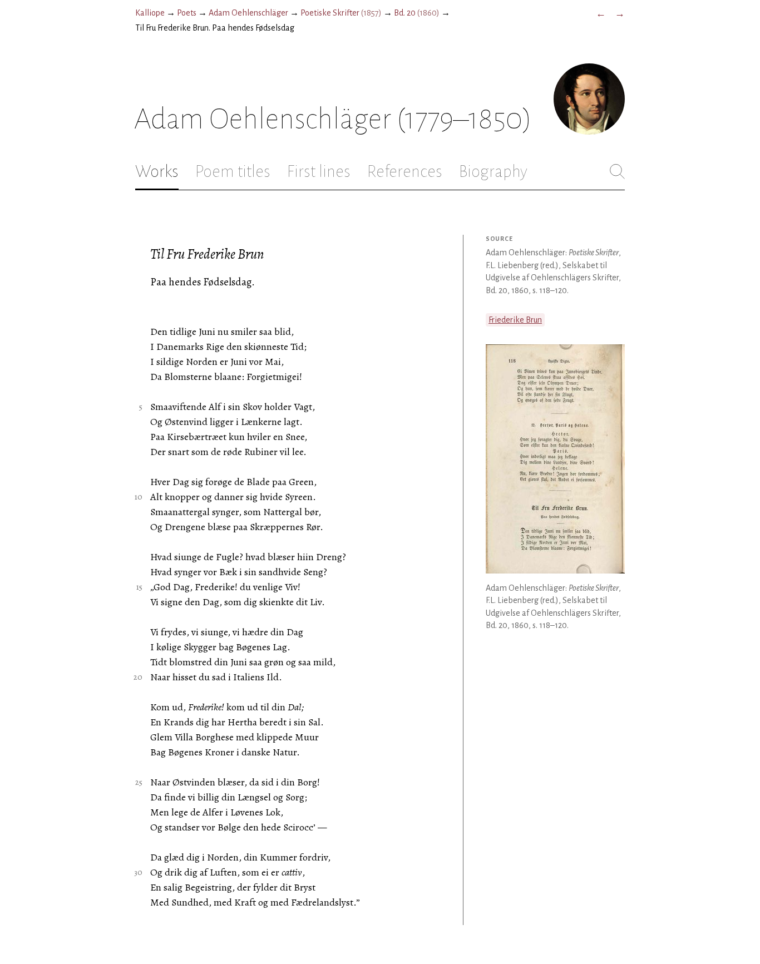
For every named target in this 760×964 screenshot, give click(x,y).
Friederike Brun (515, 319)
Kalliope (150, 12)
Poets (186, 12)
